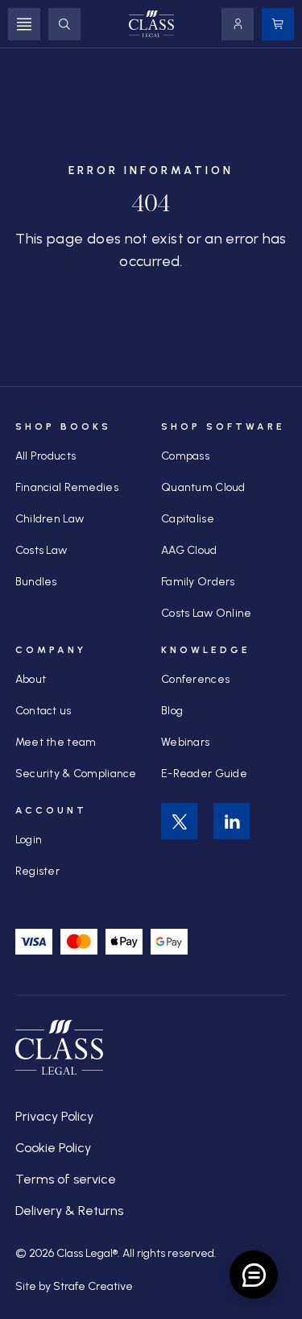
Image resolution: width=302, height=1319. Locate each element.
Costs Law (41, 550)
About (30, 679)
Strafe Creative (93, 1286)
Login (28, 840)
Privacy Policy (54, 1116)
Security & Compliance (76, 773)
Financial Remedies (66, 487)
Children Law (49, 519)
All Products (45, 456)
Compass (185, 456)
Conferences (195, 679)
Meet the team (56, 742)
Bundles (36, 582)
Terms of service (65, 1179)
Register (37, 871)
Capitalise (187, 519)
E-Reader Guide (204, 773)
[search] (64, 24)
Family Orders (198, 582)
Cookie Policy (53, 1147)
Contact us (43, 711)
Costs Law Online (206, 613)
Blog (172, 711)
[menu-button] (24, 24)
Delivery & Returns (69, 1210)
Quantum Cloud (203, 487)
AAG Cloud (189, 550)
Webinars (185, 742)
